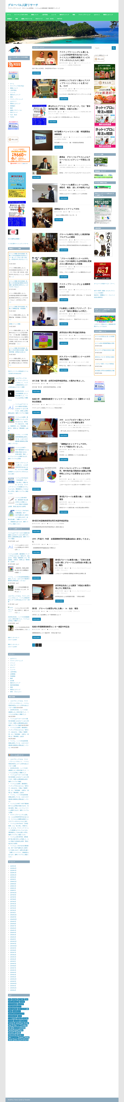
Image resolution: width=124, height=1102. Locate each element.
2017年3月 (13, 908)
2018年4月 (13, 886)
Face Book (49, 18)
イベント (67, 111)
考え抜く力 (20, 1035)
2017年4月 (13, 906)
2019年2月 (13, 877)
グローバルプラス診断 (23, 1009)
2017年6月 (13, 901)
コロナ (10, 1011)
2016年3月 (13, 935)
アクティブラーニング (84, 14)
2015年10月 (13, 946)
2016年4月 (13, 932)
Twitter (59, 18)
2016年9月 (13, 921)
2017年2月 (13, 910)
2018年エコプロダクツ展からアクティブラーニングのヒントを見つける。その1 (74, 83)
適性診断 (27, 1037)
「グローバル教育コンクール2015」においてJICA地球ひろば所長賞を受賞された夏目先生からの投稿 (75, 261)
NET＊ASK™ (21, 999)
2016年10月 (13, 919)
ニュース (53, 14)
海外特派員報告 (75, 481)
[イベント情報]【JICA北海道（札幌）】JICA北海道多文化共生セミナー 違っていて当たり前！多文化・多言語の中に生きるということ (18, 346)
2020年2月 (13, 875)
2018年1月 (13, 890)
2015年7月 (13, 952)
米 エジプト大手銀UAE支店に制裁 (104, 343)
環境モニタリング (108, 14)
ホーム (9, 14)
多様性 (26, 1023)
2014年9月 (13, 963)
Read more (36, 73)
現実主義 (11, 1030)
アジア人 (22, 1001)
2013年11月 (13, 981)
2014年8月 (13, 966)
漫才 (10, 1028)
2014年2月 (13, 977)
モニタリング (24, 1020)
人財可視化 (45, 14)
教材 (17, 18)
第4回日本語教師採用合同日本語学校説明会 (50, 520)
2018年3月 (13, 888)
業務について (34, 14)
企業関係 (70, 65)
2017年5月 (13, 904)
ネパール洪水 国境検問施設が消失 (104, 336)
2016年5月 (13, 930)
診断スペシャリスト (13, 1037)
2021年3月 (13, 866)
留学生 (21, 1030)
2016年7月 (13, 926)
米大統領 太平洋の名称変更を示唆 (104, 364)
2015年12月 (13, 941)
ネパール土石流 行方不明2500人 (104, 370)
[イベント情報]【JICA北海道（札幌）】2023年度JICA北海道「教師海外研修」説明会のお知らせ (18, 322)
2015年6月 (13, 955)
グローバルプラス (13, 1009)
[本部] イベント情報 (14, 296)
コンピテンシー (16, 1011)
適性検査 (21, 1037)
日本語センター (16, 1025)
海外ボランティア (64, 14)
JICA (10, 999)
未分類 (12, 680)
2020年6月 (13, 868)
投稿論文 (9, 18)
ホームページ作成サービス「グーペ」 (105, 283)
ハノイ (19, 1016)
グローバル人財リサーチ (23, 5)
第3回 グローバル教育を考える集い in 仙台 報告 (55, 608)
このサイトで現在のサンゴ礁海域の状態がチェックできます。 (105, 325)
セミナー (64, 65)
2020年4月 (13, 870)
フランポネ (25, 1018)
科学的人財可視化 (13, 1035)
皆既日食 (18, 1032)
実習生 (10, 1025)
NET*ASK (14, 999)
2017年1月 (13, 912)
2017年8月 (13, 899)
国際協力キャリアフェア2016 (66, 209)
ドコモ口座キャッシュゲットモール (18, 243)
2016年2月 (13, 937)
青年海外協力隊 (24, 1039)
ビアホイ (19, 1018)
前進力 (22, 1023)
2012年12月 (13, 988)
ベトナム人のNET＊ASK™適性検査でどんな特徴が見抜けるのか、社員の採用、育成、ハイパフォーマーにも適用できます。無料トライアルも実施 (18, 808)
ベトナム (11, 1020)
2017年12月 (13, 892)
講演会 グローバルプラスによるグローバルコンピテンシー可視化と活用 (74, 160)
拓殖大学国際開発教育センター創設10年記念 (51, 626)
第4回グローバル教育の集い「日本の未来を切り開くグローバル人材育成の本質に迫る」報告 (73, 562)
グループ (72, 111)
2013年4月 (13, 985)
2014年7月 (13, 968)
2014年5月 (13, 970)
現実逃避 (16, 1030)
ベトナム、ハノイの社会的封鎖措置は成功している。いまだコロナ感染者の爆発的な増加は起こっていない (19, 557)
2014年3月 (13, 974)
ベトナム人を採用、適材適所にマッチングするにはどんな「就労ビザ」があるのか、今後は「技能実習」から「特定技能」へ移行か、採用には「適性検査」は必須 (19, 536)
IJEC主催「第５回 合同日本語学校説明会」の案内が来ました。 (59, 380)
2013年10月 (13, 983)
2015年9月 (13, 948)
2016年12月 (13, 915)
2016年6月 (13, 928)
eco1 (72, 63)
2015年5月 (13, 957)
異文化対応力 (12, 1032)
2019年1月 (13, 879)
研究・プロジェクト (61, 113)
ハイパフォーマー (13, 1016)
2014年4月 (13, 972)
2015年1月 (13, 961)
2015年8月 (13, 950)
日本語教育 (24, 1025)
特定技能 (23, 1028)
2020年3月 (13, 872)
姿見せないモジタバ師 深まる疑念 (104, 350)
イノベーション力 (13, 1004)
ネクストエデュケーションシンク (16, 1013)
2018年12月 (13, 881)
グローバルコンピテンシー (15, 1006)
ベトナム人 (16, 1020)
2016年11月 (13, 917)
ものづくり (97, 14)
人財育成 (17, 1023)
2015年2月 (13, 959)
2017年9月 (13, 897)
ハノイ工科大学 (12, 1018)
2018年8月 (13, 884)
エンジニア (20, 1004)
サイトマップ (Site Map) (21, 14)
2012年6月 (13, 990)
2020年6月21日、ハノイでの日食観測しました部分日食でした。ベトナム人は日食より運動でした (19, 598)
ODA (26, 999)
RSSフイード (39, 18)
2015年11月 (13, 943)
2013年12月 (13, 979)
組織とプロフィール (26, 18)
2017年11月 (13, 895)
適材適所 (11, 1039)
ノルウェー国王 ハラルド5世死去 (104, 357)
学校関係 (75, 65)
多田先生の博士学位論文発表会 (72, 332)
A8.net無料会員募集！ (14, 239)
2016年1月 (13, 939)
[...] (10, 275)
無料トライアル (15, 1028)
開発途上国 (16, 1039)
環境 (74, 14)
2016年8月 (13, 923)
